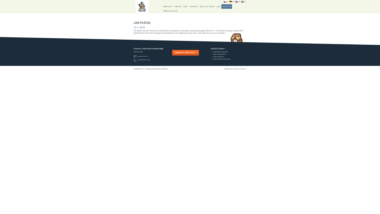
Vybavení (177, 6)
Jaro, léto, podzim (207, 6)
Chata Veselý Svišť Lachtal (221, 59)
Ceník (185, 6)
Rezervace (194, 6)
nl (245, 2)
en (239, 2)
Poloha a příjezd (218, 57)
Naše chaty (167, 6)
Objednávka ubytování (220, 52)
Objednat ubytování (185, 52)
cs (227, 2)
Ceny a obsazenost (219, 54)
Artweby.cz (242, 69)
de (233, 2)
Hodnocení (226, 6)
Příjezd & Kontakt (170, 11)
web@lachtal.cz (143, 56)
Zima (218, 6)
